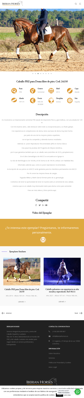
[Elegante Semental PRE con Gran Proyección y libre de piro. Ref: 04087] (21, 271)
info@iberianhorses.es (60, 336)
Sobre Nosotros (54, 353)
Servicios (52, 358)
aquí (54, 190)
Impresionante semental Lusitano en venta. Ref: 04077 (62, 290)
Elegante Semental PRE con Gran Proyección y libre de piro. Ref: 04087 (22, 290)
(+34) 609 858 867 (58, 331)
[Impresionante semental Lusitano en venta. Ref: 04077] (62, 271)
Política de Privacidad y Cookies (60, 362)
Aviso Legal (53, 367)
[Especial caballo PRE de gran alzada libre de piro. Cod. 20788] (43, 239)
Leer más (21, 302)
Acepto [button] (59, 395)
